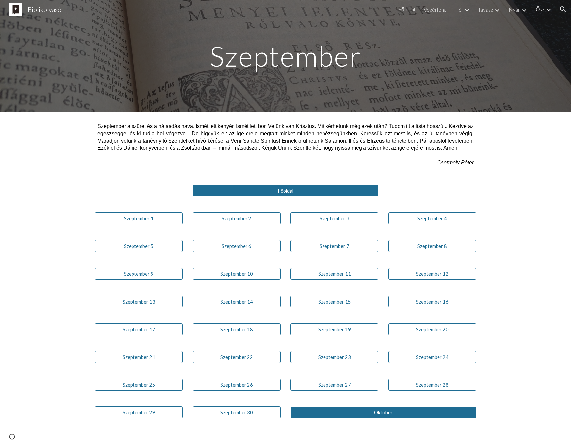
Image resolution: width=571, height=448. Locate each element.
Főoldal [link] (406, 9)
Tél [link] (459, 9)
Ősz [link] (540, 9)
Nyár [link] (514, 9)
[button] (563, 9)
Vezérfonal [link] (436, 9)
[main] (285, 56)
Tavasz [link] (485, 9)
